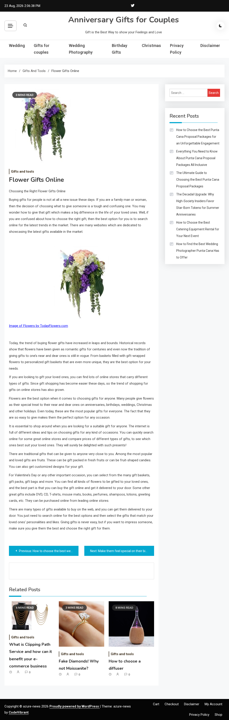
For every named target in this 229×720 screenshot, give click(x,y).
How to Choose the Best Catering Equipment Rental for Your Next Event (197, 229)
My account (213, 704)
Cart (156, 704)
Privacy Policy (177, 49)
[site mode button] (220, 26)
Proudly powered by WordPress (74, 706)
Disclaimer (210, 45)
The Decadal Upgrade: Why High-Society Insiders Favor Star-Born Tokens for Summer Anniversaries (197, 204)
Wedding (17, 45)
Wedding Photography (81, 49)
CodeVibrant (19, 712)
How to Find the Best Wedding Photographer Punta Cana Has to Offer (197, 250)
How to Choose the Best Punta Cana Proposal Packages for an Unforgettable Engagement (197, 136)
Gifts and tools (22, 171)
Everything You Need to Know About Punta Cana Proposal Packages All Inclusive (197, 158)
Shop (218, 715)
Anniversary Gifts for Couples (123, 19)
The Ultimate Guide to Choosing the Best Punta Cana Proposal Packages (197, 179)
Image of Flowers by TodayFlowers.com (38, 326)
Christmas (151, 45)
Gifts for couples (41, 49)
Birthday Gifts (119, 49)
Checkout (172, 704)
